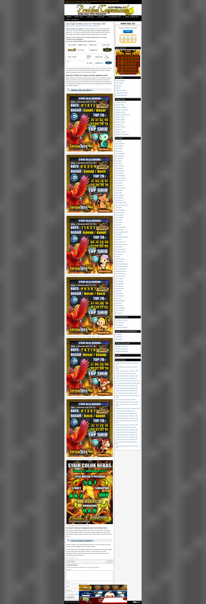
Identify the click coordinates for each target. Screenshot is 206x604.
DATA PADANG (119, 305)
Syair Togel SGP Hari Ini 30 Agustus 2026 (126, 399)
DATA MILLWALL (120, 281)
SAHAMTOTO (119, 337)
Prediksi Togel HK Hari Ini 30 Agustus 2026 (126, 373)
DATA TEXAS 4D (120, 200)
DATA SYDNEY (119, 190)
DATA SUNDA (119, 220)
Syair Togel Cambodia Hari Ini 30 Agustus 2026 (127, 416)
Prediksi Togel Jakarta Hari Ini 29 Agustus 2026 (127, 424)
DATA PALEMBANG (120, 210)
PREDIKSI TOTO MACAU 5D (123, 114)
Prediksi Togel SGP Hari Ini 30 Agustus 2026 (126, 378)
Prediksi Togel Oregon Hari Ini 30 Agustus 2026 (127, 418)
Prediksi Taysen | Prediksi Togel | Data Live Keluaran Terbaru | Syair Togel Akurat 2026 (92, 1)
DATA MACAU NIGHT (121, 274)
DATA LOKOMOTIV (120, 143)
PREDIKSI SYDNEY (120, 112)
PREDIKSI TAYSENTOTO (122, 346)
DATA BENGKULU (120, 296)
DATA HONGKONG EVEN (122, 237)
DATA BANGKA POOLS (121, 244)
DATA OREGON (119, 146)
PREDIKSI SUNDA (120, 119)
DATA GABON (119, 183)
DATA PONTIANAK (120, 300)
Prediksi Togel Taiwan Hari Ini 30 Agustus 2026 (127, 376)
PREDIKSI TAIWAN (120, 127)
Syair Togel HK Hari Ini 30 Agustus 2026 (125, 411)
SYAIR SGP (118, 85)
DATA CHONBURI (120, 156)
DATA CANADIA (119, 278)
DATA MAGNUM (119, 286)
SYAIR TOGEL (77, 25)
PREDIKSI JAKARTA (121, 132)
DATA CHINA (119, 207)
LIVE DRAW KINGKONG (121, 327)
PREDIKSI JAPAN (120, 122)
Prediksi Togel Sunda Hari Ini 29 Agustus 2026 (127, 437)
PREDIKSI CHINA (120, 117)
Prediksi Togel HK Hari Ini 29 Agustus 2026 (126, 427)
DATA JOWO (119, 163)
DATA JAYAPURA (120, 310)
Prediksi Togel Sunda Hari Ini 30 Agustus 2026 (127, 388)
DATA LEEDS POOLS (121, 178)
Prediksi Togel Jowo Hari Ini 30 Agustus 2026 (126, 413)
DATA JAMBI (119, 193)
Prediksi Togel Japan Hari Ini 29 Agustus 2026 (126, 434)
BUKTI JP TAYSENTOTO (72, 19)
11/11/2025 (69, 25)
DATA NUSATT (119, 313)
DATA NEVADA (119, 254)
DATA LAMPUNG (120, 217)
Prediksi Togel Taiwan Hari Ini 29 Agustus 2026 (127, 429)
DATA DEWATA (119, 168)
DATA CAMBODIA (120, 173)
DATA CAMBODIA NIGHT (122, 266)
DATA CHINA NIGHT (120, 276)
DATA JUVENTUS (120, 166)
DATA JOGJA (119, 303)
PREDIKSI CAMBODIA (121, 107)
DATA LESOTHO (120, 229)
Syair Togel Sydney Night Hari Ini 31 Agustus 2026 (128, 383)
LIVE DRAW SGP (120, 322)
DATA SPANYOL (119, 197)
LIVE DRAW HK (119, 325)
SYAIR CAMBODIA (120, 80)
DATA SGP (118, 224)
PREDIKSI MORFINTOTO (122, 351)
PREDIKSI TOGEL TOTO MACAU (81, 90)
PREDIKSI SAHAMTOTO (122, 349)
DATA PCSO (119, 239)
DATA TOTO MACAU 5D (121, 205)
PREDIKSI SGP (119, 124)
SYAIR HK (118, 88)
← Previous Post (70, 561)
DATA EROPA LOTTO (121, 242)
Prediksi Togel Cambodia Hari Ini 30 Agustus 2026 (127, 408)
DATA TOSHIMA (119, 195)
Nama (68, 582)
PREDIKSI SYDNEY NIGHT (122, 134)
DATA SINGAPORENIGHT (122, 264)
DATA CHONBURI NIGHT (122, 232)
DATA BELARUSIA (120, 212)
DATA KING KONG (120, 259)
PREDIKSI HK (119, 129)
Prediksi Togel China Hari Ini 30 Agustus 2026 (126, 390)
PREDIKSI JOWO (120, 105)
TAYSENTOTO (119, 334)
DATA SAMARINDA (120, 308)
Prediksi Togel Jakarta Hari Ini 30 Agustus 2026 (127, 371)
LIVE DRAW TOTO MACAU (122, 320)
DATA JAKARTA (119, 261)
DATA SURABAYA (120, 215)
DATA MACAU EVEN (121, 251)
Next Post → (110, 561)
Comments (97, 25)
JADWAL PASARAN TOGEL (132, 17)
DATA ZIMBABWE (120, 153)
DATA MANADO (119, 293)
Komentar (68, 569)
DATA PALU (118, 298)
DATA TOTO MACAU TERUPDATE (81, 541)
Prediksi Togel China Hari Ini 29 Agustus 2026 (126, 439)
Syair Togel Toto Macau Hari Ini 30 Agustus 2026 (127, 380)
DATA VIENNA (119, 148)
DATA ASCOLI (119, 151)
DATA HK (118, 256)
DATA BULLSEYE (120, 185)
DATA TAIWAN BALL (120, 175)
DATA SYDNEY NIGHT (121, 269)
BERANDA (69, 17)
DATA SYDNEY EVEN (121, 202)
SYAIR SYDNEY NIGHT (121, 95)
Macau (70, 83)
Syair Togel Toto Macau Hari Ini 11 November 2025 (86, 24)
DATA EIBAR (119, 141)
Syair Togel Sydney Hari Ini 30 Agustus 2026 (126, 393)
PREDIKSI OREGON (121, 102)
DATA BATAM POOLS (121, 249)
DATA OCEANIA (119, 158)
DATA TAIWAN (119, 246)
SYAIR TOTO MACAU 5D (122, 93)
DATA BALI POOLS (120, 180)
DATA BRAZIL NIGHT (121, 271)
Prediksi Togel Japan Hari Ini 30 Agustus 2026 (126, 385)
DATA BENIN (119, 161)
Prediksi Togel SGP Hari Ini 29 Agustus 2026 (126, 432)
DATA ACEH (118, 291)
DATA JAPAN (119, 222)
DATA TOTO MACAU (121, 188)
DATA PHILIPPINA (120, 170)
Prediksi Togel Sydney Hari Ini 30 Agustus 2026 (127, 402)
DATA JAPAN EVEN (120, 227)
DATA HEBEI (119, 234)
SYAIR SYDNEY (119, 83)
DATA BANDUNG (120, 288)
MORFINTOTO (119, 339)
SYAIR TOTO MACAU (87, 25)
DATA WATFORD (120, 283)
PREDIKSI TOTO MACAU (122, 109)
